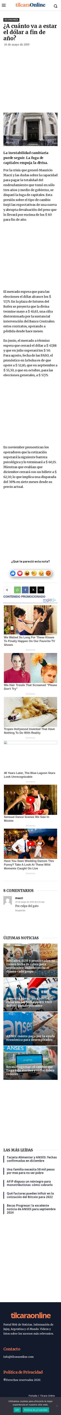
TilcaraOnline (30, 1315)
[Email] (40, 590)
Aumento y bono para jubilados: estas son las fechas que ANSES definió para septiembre (30, 1002)
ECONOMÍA (11, 19)
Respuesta (20, 910)
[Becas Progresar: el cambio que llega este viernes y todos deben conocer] (30, 1063)
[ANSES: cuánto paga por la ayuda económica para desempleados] (30, 1029)
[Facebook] (25, 590)
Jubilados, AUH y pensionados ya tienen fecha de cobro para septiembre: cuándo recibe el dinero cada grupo (30, 966)
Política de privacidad (35, 1410)
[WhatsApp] (17, 590)
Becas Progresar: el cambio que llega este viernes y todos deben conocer (30, 1070)
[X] (33, 590)
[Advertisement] (30, 80)
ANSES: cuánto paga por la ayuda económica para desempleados (30, 1038)
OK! (17, 1410)
